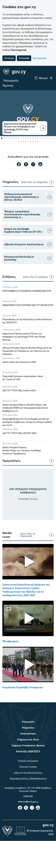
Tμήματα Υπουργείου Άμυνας (28, 745)
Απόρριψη (24, 58)
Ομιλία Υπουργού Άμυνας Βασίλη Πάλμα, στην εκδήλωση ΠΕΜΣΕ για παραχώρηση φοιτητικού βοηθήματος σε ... (25, 408)
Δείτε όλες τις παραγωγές (27, 534)
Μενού (43, 78)
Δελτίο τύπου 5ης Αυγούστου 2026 (19, 362)
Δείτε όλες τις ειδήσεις (35, 277)
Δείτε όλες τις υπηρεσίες (34, 182)
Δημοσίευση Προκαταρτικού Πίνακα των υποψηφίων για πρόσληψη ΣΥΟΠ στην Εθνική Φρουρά (23, 336)
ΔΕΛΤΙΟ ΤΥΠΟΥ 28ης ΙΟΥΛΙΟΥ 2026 (19, 433)
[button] (1, 138)
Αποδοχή (9, 58)
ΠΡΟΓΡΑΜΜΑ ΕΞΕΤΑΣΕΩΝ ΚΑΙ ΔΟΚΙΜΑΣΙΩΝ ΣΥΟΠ (26, 291)
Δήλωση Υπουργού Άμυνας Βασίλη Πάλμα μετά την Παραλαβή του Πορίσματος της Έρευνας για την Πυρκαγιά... (27, 351)
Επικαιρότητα (28, 733)
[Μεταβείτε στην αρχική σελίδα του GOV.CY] (14, 72)
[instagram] (33, 164)
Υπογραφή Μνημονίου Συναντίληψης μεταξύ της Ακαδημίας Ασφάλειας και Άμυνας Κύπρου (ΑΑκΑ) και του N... (27, 422)
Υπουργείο (28, 721)
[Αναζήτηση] (51, 78)
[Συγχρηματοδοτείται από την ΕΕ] (20, 831)
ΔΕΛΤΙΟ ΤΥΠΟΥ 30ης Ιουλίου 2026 (19, 390)
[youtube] (40, 164)
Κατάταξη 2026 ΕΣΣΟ (28, 751)
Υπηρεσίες (28, 727)
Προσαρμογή (39, 58)
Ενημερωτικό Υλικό (28, 739)
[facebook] (19, 164)
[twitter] (26, 164)
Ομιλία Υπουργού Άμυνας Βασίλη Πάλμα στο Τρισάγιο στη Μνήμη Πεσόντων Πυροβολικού (21, 450)
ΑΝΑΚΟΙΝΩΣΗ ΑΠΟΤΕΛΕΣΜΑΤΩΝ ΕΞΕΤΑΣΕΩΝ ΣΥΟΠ (27, 305)
